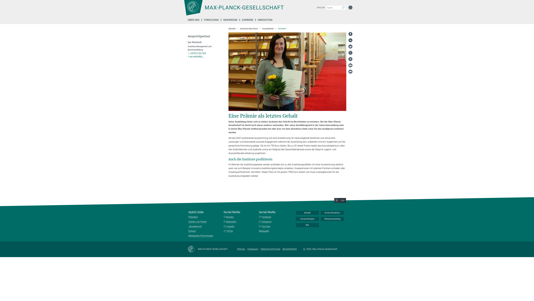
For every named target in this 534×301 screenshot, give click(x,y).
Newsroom (230, 20)
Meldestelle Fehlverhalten (200, 236)
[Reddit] (350, 46)
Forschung (211, 20)
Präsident (193, 217)
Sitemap (241, 249)
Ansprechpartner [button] (199, 36)
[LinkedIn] (350, 40)
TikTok (229, 231)
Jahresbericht (195, 226)
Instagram (267, 221)
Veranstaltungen (307, 219)
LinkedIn (230, 226)
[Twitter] (350, 53)
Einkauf (192, 231)
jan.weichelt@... (197, 56)
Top (342, 200)
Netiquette (264, 231)
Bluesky (230, 217)
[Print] (350, 72)
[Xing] (350, 59)
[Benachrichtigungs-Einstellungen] (350, 7)
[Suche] (343, 8)
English (321, 7)
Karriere (247, 20)
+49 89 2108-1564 (198, 53)
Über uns (193, 20)
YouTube (266, 226)
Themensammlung (332, 219)
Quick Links (196, 212)
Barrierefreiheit (290, 249)
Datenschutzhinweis (270, 249)
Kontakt (307, 213)
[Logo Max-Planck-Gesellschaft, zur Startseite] (234, 10)
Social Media (232, 212)
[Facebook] (350, 34)
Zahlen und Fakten (197, 221)
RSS (307, 225)
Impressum (252, 249)
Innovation (265, 20)
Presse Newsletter (332, 213)
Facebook (266, 217)
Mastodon (231, 221)
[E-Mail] (350, 65)
